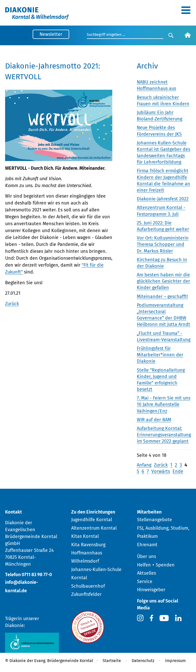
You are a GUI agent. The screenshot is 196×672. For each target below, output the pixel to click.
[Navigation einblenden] (186, 12)
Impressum (175, 660)
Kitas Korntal (85, 536)
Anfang (144, 465)
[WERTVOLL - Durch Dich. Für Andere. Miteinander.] (58, 157)
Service (144, 581)
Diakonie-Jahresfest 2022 (163, 199)
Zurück (12, 303)
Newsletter (51, 34)
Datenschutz (143, 660)
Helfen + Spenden (156, 565)
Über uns (146, 556)
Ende (178, 471)
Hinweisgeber (151, 590)
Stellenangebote (154, 519)
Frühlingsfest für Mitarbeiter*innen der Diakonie (160, 355)
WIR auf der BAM (154, 420)
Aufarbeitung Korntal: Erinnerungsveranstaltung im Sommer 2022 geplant (164, 435)
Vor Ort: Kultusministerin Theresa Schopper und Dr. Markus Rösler (163, 244)
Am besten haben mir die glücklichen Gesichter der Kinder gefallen (163, 281)
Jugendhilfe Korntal (91, 519)
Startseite (112, 660)
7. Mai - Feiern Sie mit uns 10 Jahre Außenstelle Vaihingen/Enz (163, 404)
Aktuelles (146, 573)
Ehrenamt (147, 545)
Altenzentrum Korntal (94, 528)
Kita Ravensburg (88, 545)
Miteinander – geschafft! (162, 296)
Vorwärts (160, 471)
